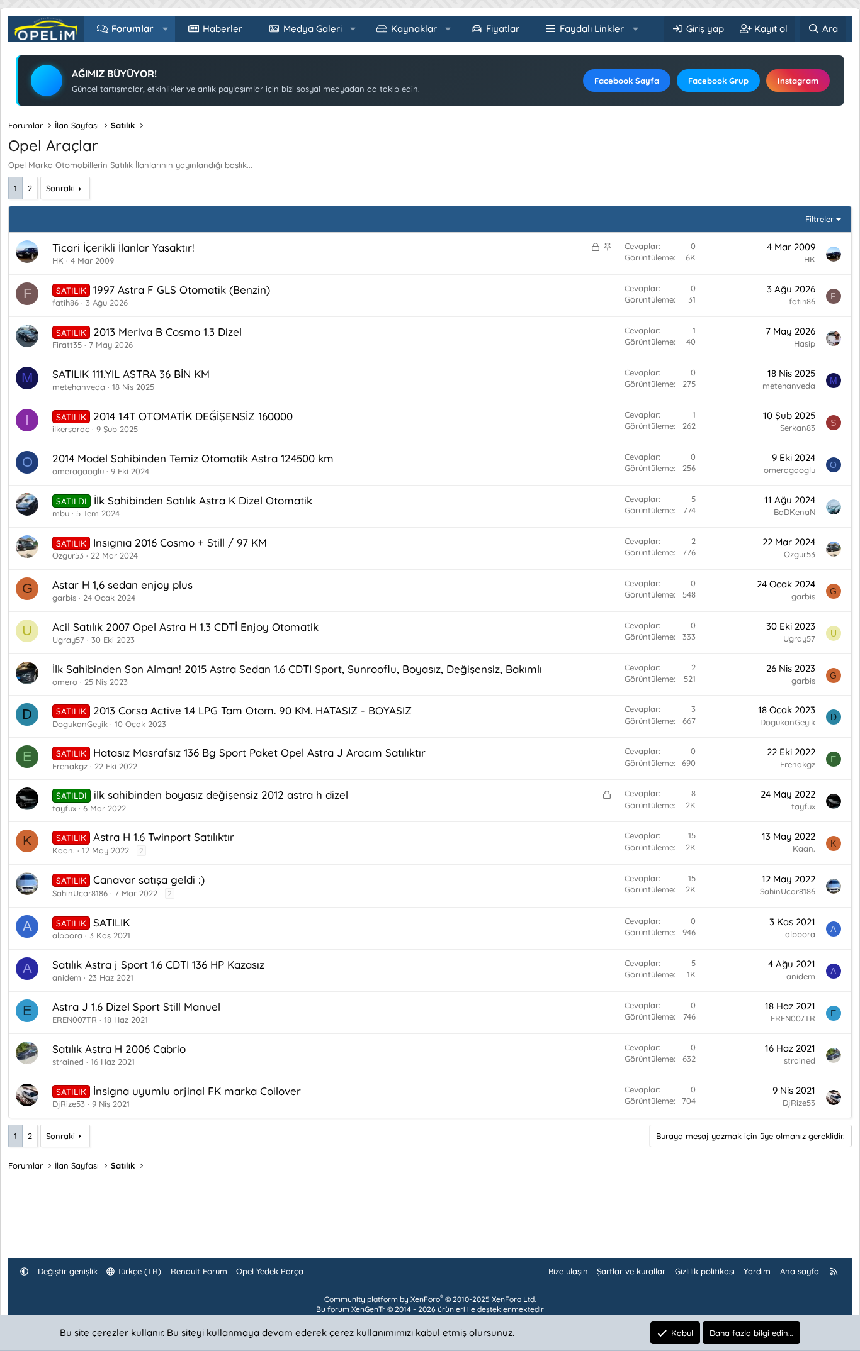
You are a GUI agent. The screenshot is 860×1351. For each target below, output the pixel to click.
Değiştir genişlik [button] (68, 1271)
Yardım (757, 1271)
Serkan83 (797, 428)
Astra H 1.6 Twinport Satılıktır (163, 836)
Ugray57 (68, 640)
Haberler (222, 29)
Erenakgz (70, 766)
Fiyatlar (502, 29)
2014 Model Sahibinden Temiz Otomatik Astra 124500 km (193, 458)
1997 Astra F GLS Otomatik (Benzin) (181, 289)
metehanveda (78, 387)
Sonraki (60, 188)
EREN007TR (74, 1020)
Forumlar (132, 29)
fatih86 (65, 302)
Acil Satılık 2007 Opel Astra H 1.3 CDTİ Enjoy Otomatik (185, 626)
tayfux (64, 808)
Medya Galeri (312, 29)
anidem (66, 977)
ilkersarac (70, 429)
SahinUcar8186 (80, 893)
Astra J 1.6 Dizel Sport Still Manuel (136, 1006)
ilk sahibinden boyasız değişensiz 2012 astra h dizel (221, 794)
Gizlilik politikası (705, 1271)
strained (68, 1062)
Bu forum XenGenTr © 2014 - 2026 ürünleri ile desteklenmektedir (430, 1309)
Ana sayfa (799, 1271)
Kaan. (63, 850)
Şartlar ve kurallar (631, 1271)
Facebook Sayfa (626, 80)
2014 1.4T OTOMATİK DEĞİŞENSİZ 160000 (193, 416)
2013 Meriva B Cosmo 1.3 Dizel (167, 331)
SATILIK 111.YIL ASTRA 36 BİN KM (131, 374)
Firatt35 (67, 345)
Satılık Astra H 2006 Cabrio (119, 1048)
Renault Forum (199, 1271)
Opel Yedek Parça (269, 1271)
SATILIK (111, 922)
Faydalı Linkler (592, 29)
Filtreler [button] (819, 219)
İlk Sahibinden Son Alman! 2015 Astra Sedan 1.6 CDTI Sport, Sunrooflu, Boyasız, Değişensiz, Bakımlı (297, 669)
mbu (60, 513)
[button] (165, 29)
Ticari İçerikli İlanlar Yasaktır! (123, 247)
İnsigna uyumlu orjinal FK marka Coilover (197, 1091)
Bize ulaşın (568, 1271)
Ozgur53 (68, 555)
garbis (64, 597)
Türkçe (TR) (138, 1271)
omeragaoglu (78, 471)
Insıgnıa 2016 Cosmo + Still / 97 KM (180, 542)
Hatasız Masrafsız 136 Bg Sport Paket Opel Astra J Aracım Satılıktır (259, 752)
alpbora (67, 935)
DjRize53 (68, 1104)
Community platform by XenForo (430, 1299)
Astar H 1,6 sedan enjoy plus (122, 584)
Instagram (798, 80)
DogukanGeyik (80, 724)
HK (58, 260)
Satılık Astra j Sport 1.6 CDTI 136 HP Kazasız (158, 964)
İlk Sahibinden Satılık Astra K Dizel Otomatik (203, 500)
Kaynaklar (414, 29)
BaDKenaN (794, 512)
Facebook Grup (718, 80)
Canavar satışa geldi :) (149, 879)
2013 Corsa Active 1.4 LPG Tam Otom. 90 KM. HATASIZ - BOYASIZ (252, 710)
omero (64, 682)
